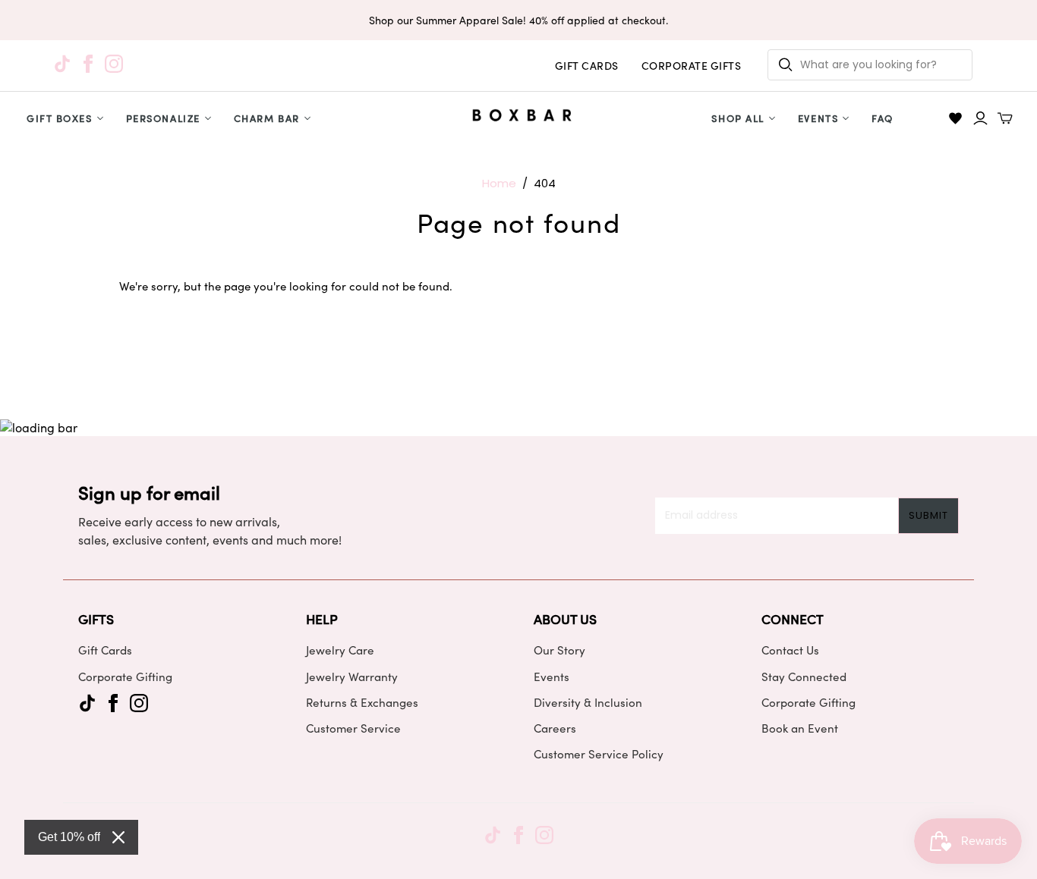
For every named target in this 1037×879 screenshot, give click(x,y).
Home (499, 183)
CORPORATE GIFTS (691, 65)
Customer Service (353, 728)
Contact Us (790, 650)
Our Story (559, 650)
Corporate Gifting (125, 676)
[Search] (786, 65)
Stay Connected (803, 676)
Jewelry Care (340, 650)
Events (818, 118)
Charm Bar (267, 118)
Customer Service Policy (598, 753)
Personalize (163, 118)
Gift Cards (105, 650)
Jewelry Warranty (352, 676)
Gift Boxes (60, 118)
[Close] (118, 837)
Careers (555, 728)
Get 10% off (69, 836)
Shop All (737, 118)
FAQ (883, 118)
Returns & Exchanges (362, 702)
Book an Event (799, 728)
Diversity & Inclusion (588, 702)
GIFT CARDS (587, 65)
